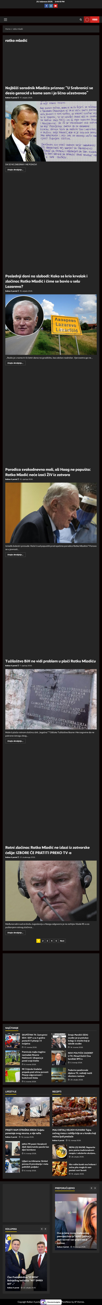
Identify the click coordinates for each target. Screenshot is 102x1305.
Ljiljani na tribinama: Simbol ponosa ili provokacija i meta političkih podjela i (12, 1165)
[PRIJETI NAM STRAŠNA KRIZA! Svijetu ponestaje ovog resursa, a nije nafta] (27, 1111)
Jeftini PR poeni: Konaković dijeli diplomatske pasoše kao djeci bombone (12, 1148)
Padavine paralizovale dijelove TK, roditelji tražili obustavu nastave (58, 1075)
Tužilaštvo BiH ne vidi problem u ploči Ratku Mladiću (50, 661)
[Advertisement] (51, 65)
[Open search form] (81, 19)
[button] (5, 19)
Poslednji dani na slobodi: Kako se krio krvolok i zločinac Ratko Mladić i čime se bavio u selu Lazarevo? (46, 281)
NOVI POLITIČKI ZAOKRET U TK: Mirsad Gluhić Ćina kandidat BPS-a (58, 1058)
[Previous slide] (41, 1229)
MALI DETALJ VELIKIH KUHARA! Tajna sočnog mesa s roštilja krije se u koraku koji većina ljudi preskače (74, 1133)
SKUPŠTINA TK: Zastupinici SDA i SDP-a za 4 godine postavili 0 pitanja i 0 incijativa (12, 1040)
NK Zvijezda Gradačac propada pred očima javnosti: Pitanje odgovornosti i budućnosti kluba (12, 1075)
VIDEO (94, 19)
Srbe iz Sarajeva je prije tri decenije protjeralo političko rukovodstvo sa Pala (25, 1280)
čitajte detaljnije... (16, 170)
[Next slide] (45, 1229)
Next (62, 941)
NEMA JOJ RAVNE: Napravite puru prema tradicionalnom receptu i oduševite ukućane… (59, 1151)
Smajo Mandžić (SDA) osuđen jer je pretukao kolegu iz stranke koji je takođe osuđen (58, 1040)
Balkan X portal (11, 98)
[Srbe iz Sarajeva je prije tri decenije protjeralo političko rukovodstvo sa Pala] (26, 1262)
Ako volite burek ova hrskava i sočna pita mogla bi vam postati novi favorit (59, 1169)
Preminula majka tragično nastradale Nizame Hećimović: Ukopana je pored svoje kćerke (12, 1058)
